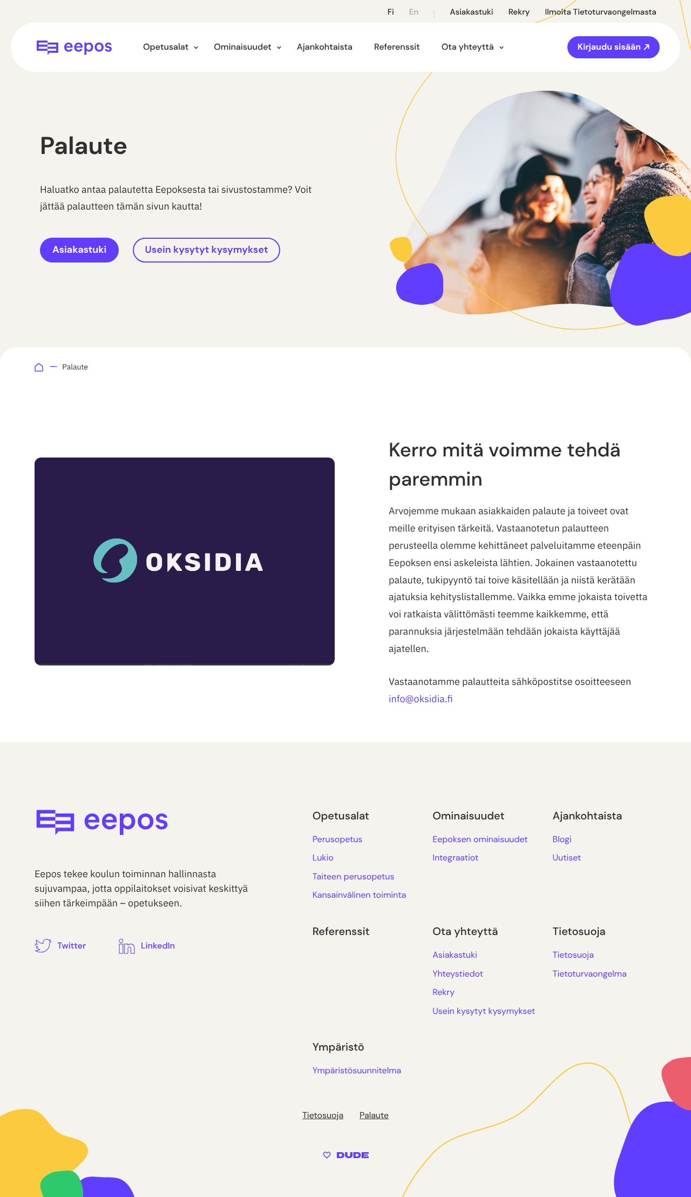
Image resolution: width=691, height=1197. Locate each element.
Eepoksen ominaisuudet (479, 839)
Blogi (562, 839)
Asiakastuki (471, 11)
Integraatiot (455, 857)
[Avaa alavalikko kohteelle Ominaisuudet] (279, 47)
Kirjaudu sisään (609, 46)
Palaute (374, 1115)
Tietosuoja (579, 932)
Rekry (519, 11)
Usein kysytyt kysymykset (206, 249)
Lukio (323, 857)
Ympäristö (338, 1047)
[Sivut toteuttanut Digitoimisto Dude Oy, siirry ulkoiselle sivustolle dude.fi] (346, 1154)
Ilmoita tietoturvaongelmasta (600, 11)
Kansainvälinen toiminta (359, 894)
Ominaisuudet (243, 46)
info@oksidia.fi (421, 698)
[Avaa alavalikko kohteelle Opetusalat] (196, 47)
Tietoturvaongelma (590, 973)
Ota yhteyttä (468, 46)
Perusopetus (338, 839)
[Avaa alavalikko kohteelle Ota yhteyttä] (501, 47)
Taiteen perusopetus (354, 876)
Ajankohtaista (325, 46)
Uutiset (567, 857)
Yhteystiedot (457, 973)
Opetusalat (165, 46)
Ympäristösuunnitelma (357, 1070)
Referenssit (397, 46)
